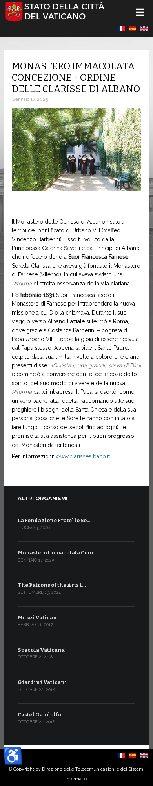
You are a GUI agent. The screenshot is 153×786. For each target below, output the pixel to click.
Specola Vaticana (41, 650)
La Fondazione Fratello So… (54, 520)
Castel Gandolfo (39, 714)
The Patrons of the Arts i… (52, 585)
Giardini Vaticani (42, 682)
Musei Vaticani (38, 618)
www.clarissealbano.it (83, 456)
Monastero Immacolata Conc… (58, 553)
